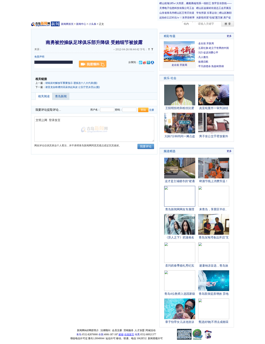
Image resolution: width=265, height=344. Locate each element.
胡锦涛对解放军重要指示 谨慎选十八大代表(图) (71, 83)
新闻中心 (81, 24)
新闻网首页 (67, 24)
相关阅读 (44, 96)
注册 (151, 109)
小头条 (92, 24)
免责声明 (39, 56)
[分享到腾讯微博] (148, 62)
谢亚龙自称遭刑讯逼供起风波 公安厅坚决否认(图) (72, 87)
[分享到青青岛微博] (140, 62)
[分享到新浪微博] (144, 62)
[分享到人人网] (152, 62)
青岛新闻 (61, 96)
